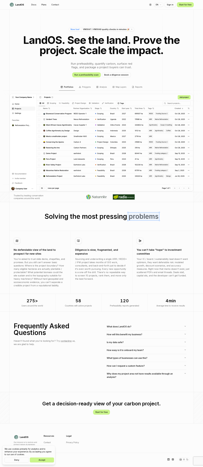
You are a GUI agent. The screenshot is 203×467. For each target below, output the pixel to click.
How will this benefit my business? (124, 334)
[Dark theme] (187, 459)
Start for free (185, 4)
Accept (42, 460)
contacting (66, 340)
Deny (16, 460)
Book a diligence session (116, 75)
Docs (33, 4)
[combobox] (158, 4)
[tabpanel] (101, 142)
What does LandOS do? (119, 326)
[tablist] (101, 87)
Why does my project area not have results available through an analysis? (140, 375)
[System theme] (180, 459)
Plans (43, 4)
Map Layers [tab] (121, 87)
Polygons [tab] (86, 87)
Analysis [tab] (103, 87)
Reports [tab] (138, 87)
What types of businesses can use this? (127, 358)
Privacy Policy (72, 442)
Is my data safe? (115, 342)
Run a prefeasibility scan (86, 75)
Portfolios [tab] (68, 87)
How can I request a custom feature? (126, 365)
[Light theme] (184, 459)
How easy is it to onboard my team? (125, 350)
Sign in (170, 4)
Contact (55, 4)
